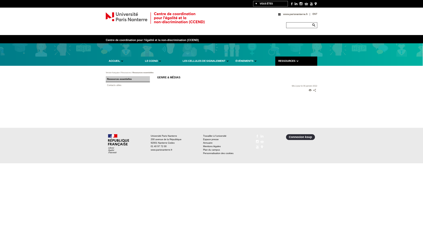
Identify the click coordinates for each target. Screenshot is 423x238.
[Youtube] (311, 3)
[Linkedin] (296, 3)
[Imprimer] (310, 90)
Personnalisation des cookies (218, 153)
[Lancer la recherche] (314, 25)
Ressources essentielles (143, 73)
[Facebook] (292, 3)
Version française (113, 73)
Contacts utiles (114, 85)
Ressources (126, 73)
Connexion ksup (300, 137)
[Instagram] (301, 3)
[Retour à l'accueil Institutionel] (118, 143)
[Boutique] (306, 3)
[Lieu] (316, 3)
